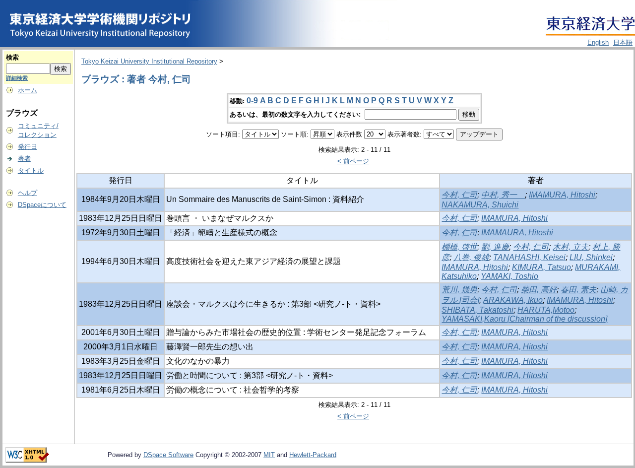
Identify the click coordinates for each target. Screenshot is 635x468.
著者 (24, 158)
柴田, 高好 (539, 289)
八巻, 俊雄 (471, 257)
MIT (269, 455)
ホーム (27, 90)
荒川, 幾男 (459, 289)
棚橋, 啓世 (459, 247)
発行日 (27, 146)
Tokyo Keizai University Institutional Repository (149, 61)
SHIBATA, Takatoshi (477, 310)
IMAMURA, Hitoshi (562, 195)
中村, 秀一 (503, 195)
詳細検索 (17, 78)
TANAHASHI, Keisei (529, 257)
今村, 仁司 (459, 195)
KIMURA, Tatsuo (541, 267)
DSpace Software (168, 455)
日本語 (623, 42)
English (598, 42)
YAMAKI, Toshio (509, 276)
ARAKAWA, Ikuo (513, 300)
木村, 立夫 (570, 247)
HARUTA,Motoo (545, 310)
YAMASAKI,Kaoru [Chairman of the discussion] (524, 319)
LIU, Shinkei (591, 257)
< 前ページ (353, 161)
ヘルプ (27, 193)
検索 (12, 57)
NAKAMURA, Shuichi (480, 205)
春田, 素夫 (578, 289)
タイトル (31, 170)
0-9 (252, 100)
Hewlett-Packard (312, 455)
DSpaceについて (42, 204)
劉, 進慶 (495, 247)
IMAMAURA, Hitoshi (517, 232)
